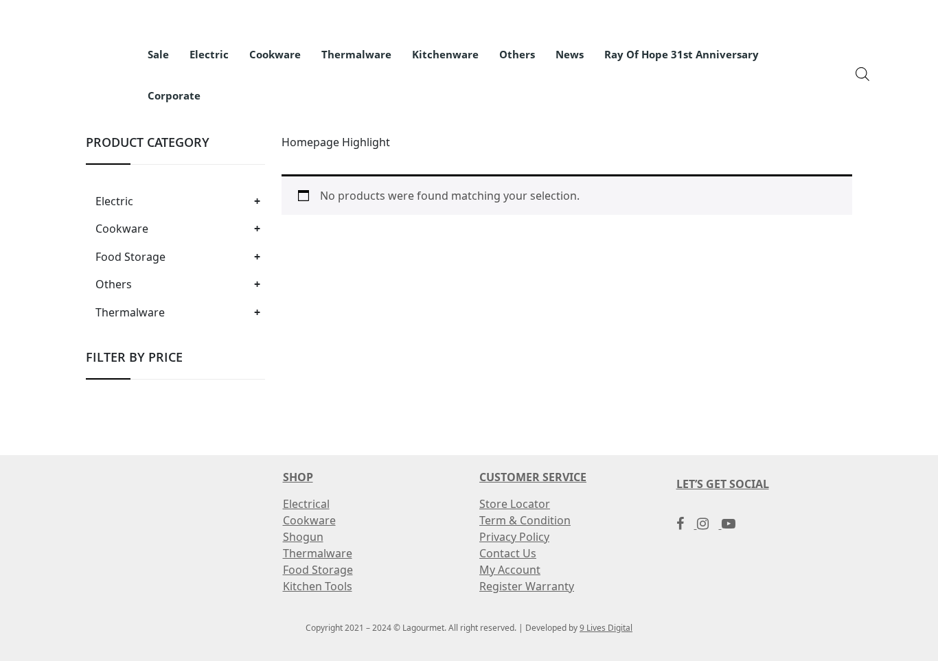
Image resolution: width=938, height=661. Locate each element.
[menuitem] (158, 55)
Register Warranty (526, 586)
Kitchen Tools (317, 586)
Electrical (306, 503)
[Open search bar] (862, 73)
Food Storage (130, 256)
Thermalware (130, 312)
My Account (509, 569)
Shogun (303, 536)
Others (113, 284)
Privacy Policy (514, 536)
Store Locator (514, 503)
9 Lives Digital (606, 628)
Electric (114, 201)
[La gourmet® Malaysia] (79, 65)
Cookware (121, 228)
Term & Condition (525, 520)
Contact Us (507, 553)
